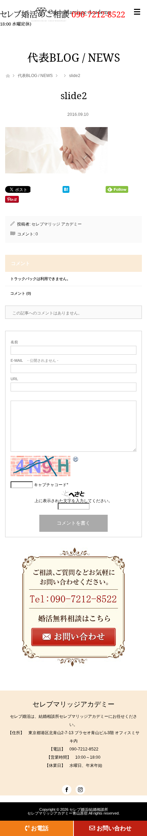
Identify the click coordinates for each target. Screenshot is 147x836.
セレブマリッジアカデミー (73, 704)
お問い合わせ (114, 828)
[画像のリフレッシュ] (76, 460)
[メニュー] (137, 18)
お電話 (40, 828)
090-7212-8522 (98, 14)
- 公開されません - (34, 360)
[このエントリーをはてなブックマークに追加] (66, 191)
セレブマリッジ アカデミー (56, 224)
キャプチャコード (50, 484)
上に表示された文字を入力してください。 (73, 500)
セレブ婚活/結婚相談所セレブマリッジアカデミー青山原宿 (67, 811)
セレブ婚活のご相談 (35, 14)
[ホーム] (7, 75)
